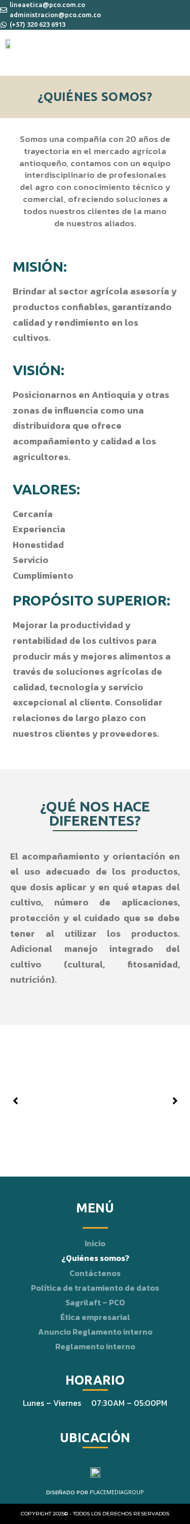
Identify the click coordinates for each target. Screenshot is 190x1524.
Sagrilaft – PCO (95, 1302)
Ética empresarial (95, 1317)
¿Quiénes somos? (95, 1258)
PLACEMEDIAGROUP (117, 1492)
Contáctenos (95, 1273)
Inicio (95, 1243)
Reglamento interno (95, 1346)
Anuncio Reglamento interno (95, 1332)
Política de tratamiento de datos (95, 1288)
